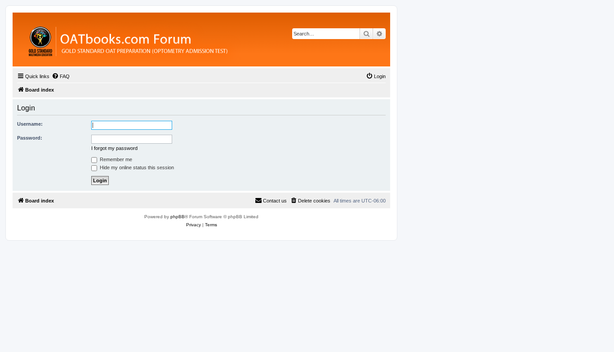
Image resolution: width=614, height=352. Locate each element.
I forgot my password (114, 148)
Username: (30, 124)
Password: (29, 138)
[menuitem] (61, 76)
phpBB (177, 216)
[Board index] (177, 39)
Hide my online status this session (136, 167)
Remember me (115, 159)
